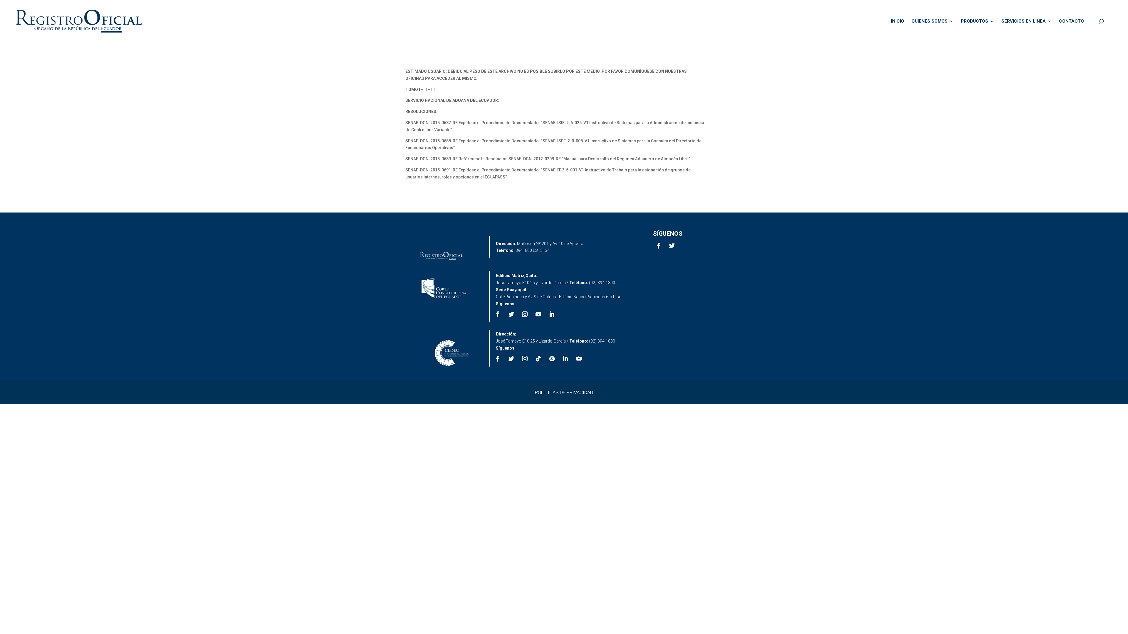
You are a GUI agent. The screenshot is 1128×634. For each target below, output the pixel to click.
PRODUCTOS (974, 21)
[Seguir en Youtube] (538, 314)
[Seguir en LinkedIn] (552, 314)
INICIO (897, 21)
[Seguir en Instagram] (525, 314)
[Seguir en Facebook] (658, 245)
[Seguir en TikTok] (538, 358)
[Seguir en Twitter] (672, 245)
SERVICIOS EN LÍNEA (1023, 21)
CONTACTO (1071, 21)
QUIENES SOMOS (930, 21)
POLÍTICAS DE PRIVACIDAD (564, 392)
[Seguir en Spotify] (552, 358)
